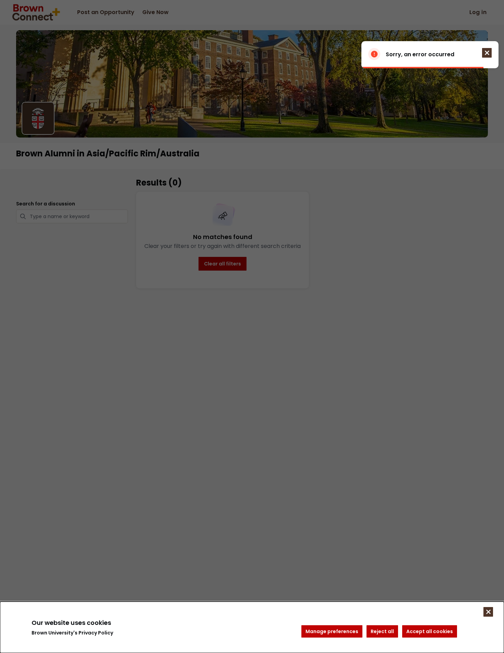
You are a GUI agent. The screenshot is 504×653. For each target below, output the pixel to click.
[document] (252, 627)
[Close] (488, 612)
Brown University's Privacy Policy (72, 633)
